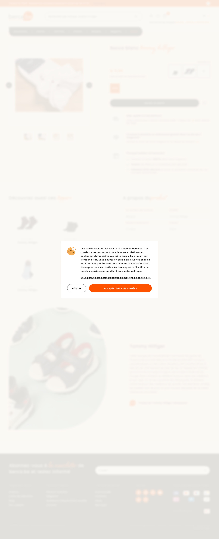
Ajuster (76, 288)
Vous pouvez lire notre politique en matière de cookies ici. (116, 277)
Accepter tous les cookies (120, 288)
